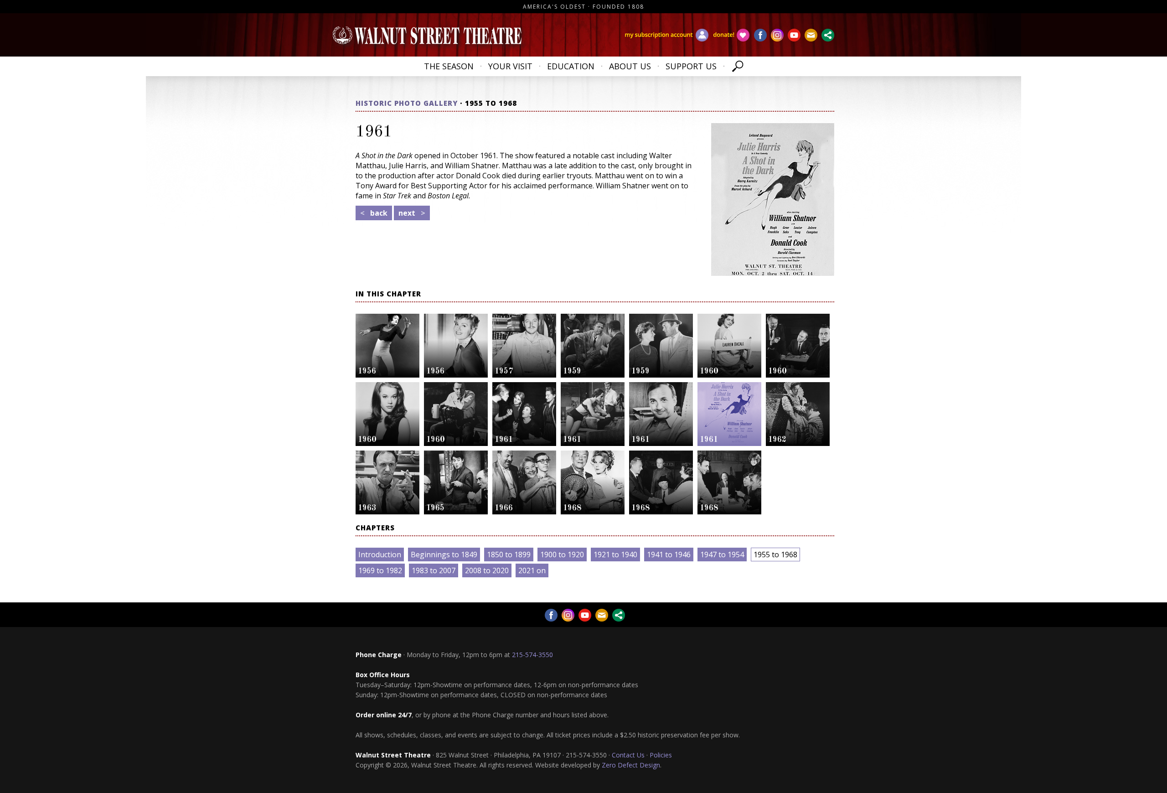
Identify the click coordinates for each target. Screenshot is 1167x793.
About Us (630, 66)
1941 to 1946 (669, 554)
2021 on (532, 570)
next (411, 213)
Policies (661, 755)
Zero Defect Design (631, 765)
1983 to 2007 (433, 570)
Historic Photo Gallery (407, 103)
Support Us (691, 66)
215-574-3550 (532, 654)
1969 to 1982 (380, 570)
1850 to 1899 (509, 554)
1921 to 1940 (615, 554)
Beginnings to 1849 (444, 554)
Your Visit (510, 66)
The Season (449, 66)
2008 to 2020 (487, 570)
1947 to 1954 (722, 554)
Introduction (379, 554)
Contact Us (628, 755)
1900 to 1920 (562, 554)
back (373, 213)
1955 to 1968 (775, 554)
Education (570, 66)
